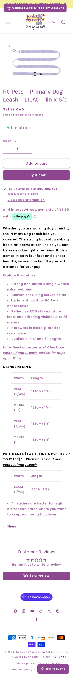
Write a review (36, 575)
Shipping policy (22, 669)
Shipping (8, 114)
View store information (26, 200)
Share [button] (11, 526)
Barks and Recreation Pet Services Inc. (42, 652)
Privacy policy (24, 663)
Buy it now (36, 175)
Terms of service (50, 663)
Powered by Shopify (25, 656)
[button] (8, 21)
